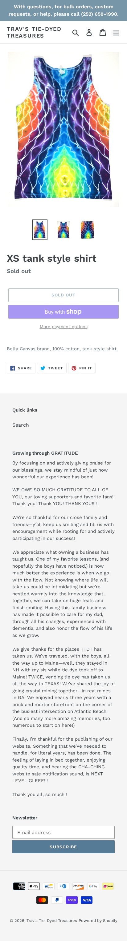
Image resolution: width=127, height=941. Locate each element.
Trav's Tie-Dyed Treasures (34, 32)
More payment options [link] (64, 326)
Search (20, 425)
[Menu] (116, 32)
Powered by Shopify (98, 920)
